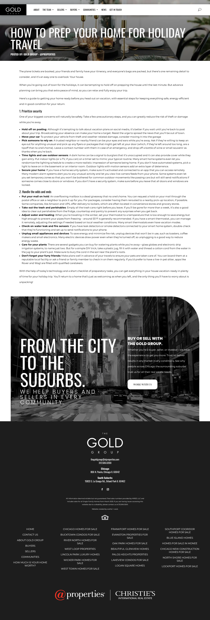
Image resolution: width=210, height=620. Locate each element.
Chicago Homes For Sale (80, 529)
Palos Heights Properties (130, 554)
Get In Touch (116, 10)
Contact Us (30, 534)
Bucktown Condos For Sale (80, 534)
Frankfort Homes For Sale (130, 529)
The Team (47, 10)
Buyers (73, 10)
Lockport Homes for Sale (180, 566)
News (103, 10)
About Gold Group (30, 540)
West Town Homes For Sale (80, 568)
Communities (89, 10)
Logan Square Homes (130, 565)
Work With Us (142, 384)
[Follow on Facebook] (102, 489)
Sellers (60, 10)
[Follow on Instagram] (108, 489)
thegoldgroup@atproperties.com (105, 459)
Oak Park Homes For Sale (129, 543)
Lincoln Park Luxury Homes (80, 554)
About (36, 10)
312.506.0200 (105, 463)
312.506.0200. (123, 504)
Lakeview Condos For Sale (130, 560)
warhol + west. (112, 509)
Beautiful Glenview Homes (130, 548)
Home (30, 529)
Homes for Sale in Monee (179, 543)
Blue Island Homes (180, 537)
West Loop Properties (80, 548)
